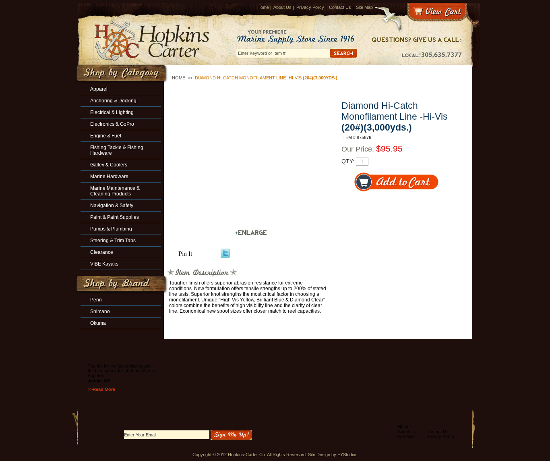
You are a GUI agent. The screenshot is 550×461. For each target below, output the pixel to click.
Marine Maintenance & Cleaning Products (115, 191)
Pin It (185, 253)
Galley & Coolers (108, 165)
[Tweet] (225, 255)
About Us (282, 7)
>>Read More (101, 389)
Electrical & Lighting (112, 112)
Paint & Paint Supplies (114, 217)
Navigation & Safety (111, 205)
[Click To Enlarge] (251, 232)
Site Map (364, 7)
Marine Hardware (109, 176)
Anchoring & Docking (113, 101)
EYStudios (347, 454)
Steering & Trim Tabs (113, 240)
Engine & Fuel (105, 136)
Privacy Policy (310, 7)
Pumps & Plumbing (111, 229)
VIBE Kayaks (104, 264)
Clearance (101, 252)
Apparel (99, 89)
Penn (96, 300)
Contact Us (340, 7)
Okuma (98, 323)
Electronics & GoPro (112, 124)
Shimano (100, 311)
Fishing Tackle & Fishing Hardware (116, 150)
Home (263, 7)
